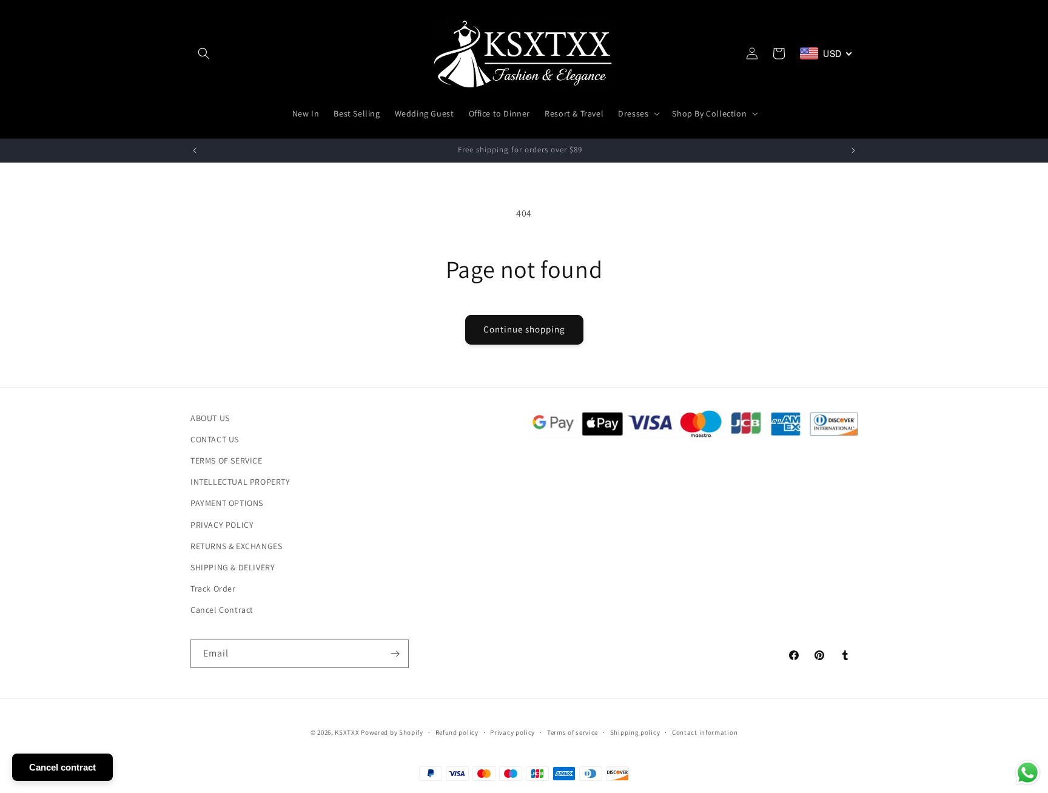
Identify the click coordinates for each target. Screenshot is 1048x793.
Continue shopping (524, 329)
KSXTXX (347, 732)
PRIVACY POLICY (222, 524)
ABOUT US (210, 418)
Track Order (213, 588)
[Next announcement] (853, 150)
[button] (203, 53)
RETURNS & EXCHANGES (236, 546)
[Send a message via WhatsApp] (1027, 772)
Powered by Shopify (392, 732)
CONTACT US (214, 439)
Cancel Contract (222, 610)
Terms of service (572, 732)
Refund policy (457, 732)
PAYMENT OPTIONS (226, 503)
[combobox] (826, 53)
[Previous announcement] (194, 150)
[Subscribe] (394, 653)
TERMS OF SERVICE (226, 460)
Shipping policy (635, 732)
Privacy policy (512, 732)
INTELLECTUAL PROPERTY (240, 482)
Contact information (704, 732)
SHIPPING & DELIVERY (232, 567)
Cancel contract (62, 767)
